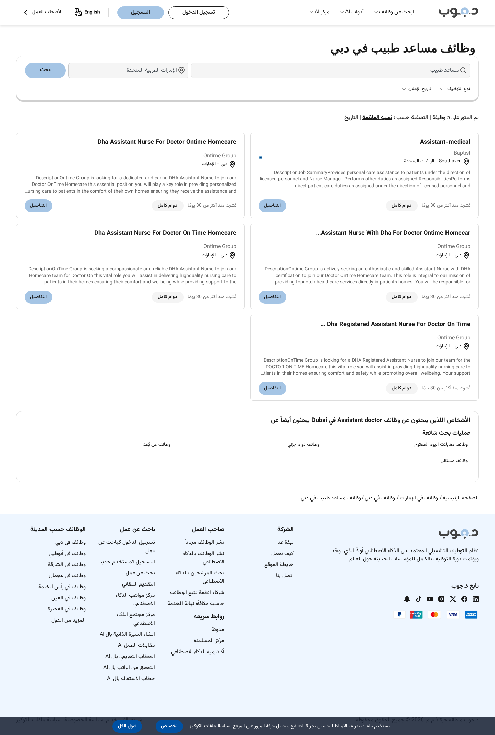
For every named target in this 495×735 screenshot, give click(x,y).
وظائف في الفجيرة (67, 609)
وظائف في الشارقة (67, 565)
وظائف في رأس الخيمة (62, 587)
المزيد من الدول (68, 620)
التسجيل (140, 12)
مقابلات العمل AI (136, 645)
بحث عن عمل (140, 573)
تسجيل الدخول (198, 12)
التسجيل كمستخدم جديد (127, 562)
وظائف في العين (68, 598)
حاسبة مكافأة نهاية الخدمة (195, 604)
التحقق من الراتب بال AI (129, 668)
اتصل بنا (285, 576)
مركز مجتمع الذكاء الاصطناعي (135, 619)
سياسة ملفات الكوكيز (210, 726)
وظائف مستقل (454, 461)
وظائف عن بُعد (156, 444)
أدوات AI (354, 12)
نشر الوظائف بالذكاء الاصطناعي (203, 557)
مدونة (217, 630)
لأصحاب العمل (46, 12)
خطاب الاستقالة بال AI (131, 679)
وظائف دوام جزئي (303, 444)
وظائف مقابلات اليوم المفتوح (441, 444)
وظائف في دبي (70, 542)
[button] (169, 726)
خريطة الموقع (279, 565)
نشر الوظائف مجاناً (204, 542)
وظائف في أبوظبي (67, 553)
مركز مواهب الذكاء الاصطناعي (135, 599)
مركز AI (322, 12)
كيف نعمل (282, 553)
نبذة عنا (285, 542)
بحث (45, 70)
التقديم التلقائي (138, 584)
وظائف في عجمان (67, 576)
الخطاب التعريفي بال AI (130, 657)
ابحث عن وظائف (396, 12)
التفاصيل (272, 205)
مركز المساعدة (209, 641)
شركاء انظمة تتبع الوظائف (197, 593)
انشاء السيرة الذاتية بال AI (127, 634)
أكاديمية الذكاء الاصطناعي (197, 652)
